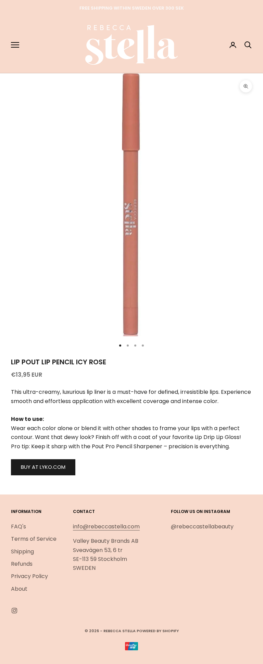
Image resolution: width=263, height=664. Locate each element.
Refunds (22, 564)
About (19, 589)
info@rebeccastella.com (106, 526)
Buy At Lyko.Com (43, 467)
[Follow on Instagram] (14, 610)
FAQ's (18, 526)
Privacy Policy (29, 576)
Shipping (22, 551)
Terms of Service (34, 539)
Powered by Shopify (158, 631)
